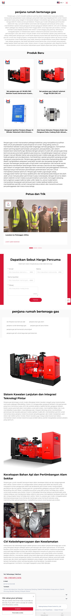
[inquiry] (68, 300)
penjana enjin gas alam (36, 322)
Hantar (35, 300)
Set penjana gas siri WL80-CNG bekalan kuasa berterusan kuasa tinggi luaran (19, 92)
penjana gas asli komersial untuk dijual (19, 329)
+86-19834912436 (12, 578)
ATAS (62, 615)
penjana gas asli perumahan (39, 325)
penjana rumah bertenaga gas (16, 325)
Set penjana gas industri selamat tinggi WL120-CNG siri (52, 92)
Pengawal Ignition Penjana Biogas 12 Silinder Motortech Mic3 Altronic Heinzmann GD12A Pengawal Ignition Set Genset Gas (18, 131)
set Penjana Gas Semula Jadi (16, 322)
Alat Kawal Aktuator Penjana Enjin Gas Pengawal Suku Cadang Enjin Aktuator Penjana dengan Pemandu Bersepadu (52, 131)
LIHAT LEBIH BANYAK (12, 242)
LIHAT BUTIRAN (19, 74)
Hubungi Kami (44, 615)
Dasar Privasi (58, 610)
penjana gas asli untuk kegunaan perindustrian (22, 333)
